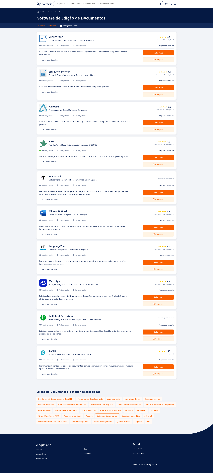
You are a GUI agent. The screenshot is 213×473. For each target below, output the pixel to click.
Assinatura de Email (72, 416)
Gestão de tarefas (152, 399)
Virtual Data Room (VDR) (48, 416)
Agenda (89, 416)
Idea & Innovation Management (159, 404)
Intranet (148, 416)
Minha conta (137, 449)
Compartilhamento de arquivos (72, 404)
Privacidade (40, 450)
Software (87, 453)
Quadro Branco (123, 421)
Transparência (41, 454)
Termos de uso (41, 458)
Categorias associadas (72, 26)
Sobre (86, 449)
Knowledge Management (66, 410)
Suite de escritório (46, 404)
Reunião (129, 410)
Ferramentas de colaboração (90, 399)
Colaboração (46, 12)
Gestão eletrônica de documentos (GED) (55, 399)
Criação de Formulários (110, 410)
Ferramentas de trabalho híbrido (52, 421)
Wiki (148, 421)
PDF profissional (89, 410)
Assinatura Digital (132, 399)
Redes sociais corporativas (129, 404)
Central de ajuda (139, 453)
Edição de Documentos (107, 416)
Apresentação (44, 410)
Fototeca (154, 410)
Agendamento (113, 399)
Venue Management (103, 421)
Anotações (141, 410)
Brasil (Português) (146, 464)
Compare (159, 59)
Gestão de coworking (131, 416)
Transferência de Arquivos (101, 404)
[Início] (38, 12)
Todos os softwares (48, 26)
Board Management (80, 421)
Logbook (138, 421)
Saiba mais (158, 53)
